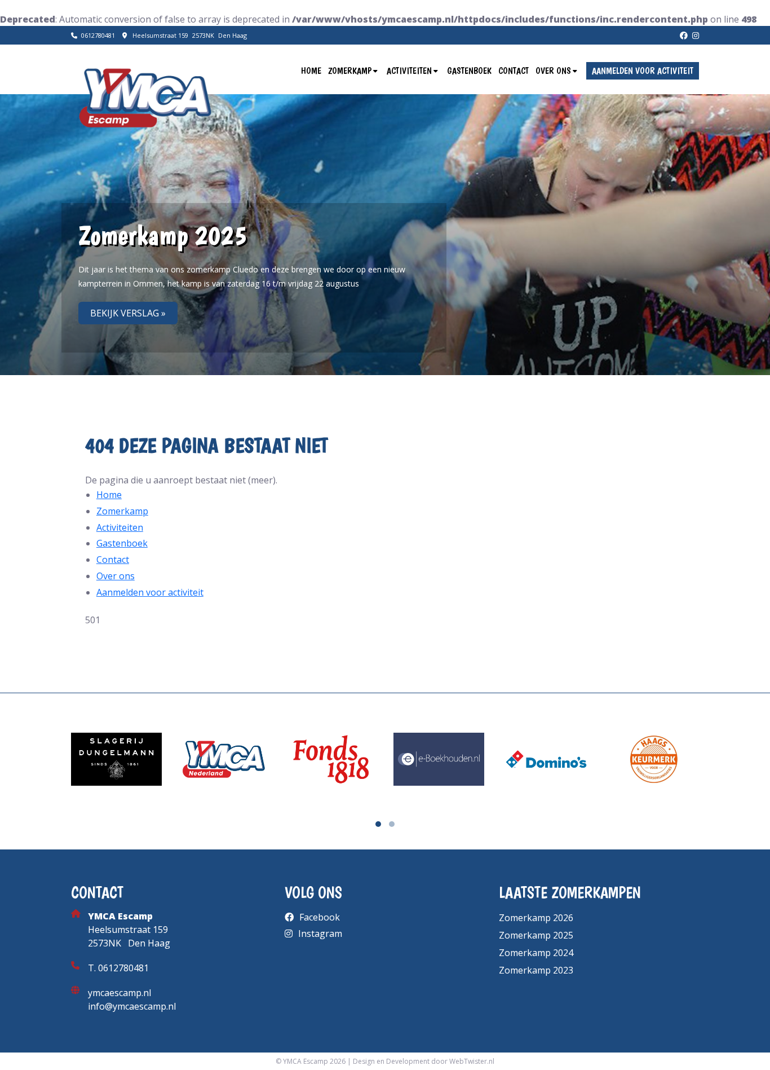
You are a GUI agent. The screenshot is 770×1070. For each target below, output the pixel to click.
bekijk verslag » (128, 313)
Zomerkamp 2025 (536, 935)
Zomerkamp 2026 (536, 918)
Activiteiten (409, 70)
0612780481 (98, 35)
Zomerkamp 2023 (536, 970)
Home (311, 70)
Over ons (553, 70)
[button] (378, 824)
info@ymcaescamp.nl (132, 1006)
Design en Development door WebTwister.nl (423, 1061)
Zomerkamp (349, 70)
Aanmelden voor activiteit (642, 70)
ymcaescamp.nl (119, 993)
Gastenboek (469, 70)
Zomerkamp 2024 (536, 952)
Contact (513, 70)
